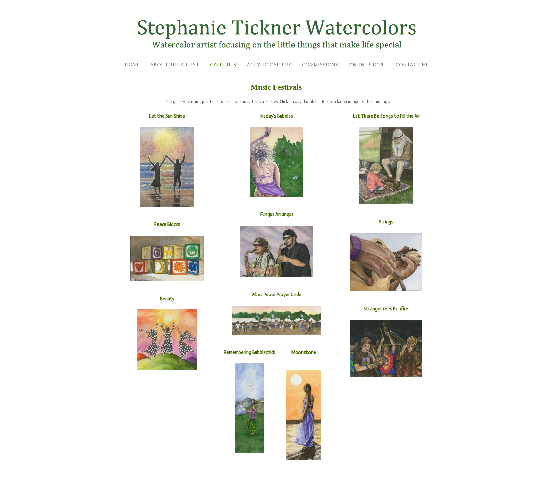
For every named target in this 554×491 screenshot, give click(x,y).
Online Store (367, 64)
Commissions (320, 64)
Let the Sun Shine (167, 116)
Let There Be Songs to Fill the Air (386, 116)
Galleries (223, 64)
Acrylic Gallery (269, 64)
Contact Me (412, 64)
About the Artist (174, 64)
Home (132, 64)
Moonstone (303, 352)
